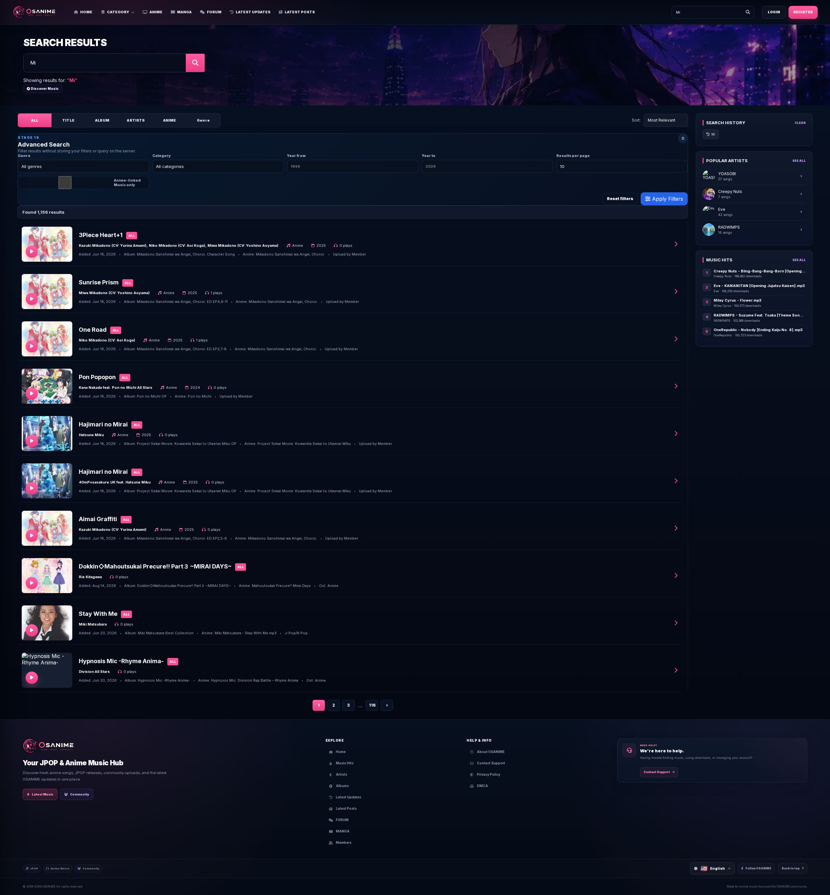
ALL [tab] (34, 120)
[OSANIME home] (37, 12)
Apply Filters (666, 199)
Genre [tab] (203, 120)
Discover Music (44, 88)
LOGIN (774, 12)
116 (372, 705)
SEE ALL (799, 160)
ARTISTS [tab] (136, 120)
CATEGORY (118, 12)
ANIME (155, 12)
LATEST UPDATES (253, 12)
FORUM (214, 12)
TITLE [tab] (68, 120)
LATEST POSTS (300, 12)
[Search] (747, 12)
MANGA (184, 12)
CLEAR (800, 123)
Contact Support (657, 772)
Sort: (636, 120)
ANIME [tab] (169, 120)
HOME (86, 12)
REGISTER (803, 12)
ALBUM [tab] (102, 120)
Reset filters (620, 198)
